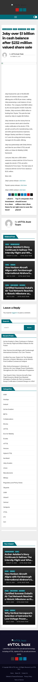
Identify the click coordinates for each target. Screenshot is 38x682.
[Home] (2, 17)
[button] (27, 17)
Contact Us (25, 673)
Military (5, 478)
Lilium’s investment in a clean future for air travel (10, 204)
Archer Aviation (15, 244)
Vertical (5, 502)
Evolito (5, 438)
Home (12, 673)
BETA (5, 414)
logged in (15, 313)
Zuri (4, 522)
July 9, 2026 (10, 296)
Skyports (22, 285)
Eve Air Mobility (8, 434)
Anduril (5, 404)
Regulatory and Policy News (12, 483)
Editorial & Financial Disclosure (14, 676)
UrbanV (5, 497)
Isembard (6, 458)
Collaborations (7, 29)
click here (22, 180)
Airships (6, 399)
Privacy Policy (28, 676)
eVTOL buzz (19, 644)
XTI (4, 517)
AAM (5, 394)
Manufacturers (8, 473)
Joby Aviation (22, 29)
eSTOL (5, 429)
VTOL (32, 29)
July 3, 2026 (10, 621)
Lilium (5, 468)
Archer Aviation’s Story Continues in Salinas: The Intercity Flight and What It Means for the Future (18, 343)
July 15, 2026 (11, 276)
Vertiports (6, 507)
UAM (28, 29)
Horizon (13, 264)
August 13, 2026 (12, 255)
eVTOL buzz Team (17, 54)
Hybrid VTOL (7, 453)
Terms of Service (19, 680)
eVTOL (15, 29)
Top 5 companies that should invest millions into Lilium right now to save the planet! (24, 204)
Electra (5, 424)
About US (17, 673)
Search (6, 321)
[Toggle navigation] (15, 17)
